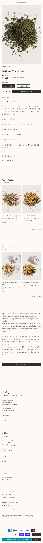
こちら (11, 119)
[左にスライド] (16, 59)
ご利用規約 (5, 506)
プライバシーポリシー (9, 509)
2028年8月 (23, 86)
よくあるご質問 (7, 494)
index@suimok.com (8, 477)
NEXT (39, 229)
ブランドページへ (21, 364)
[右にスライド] (27, 59)
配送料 (6, 77)
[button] (36, 534)
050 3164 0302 (6, 479)
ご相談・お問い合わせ (9, 497)
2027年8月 (8, 86)
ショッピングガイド (8, 491)
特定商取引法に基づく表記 (10, 503)
